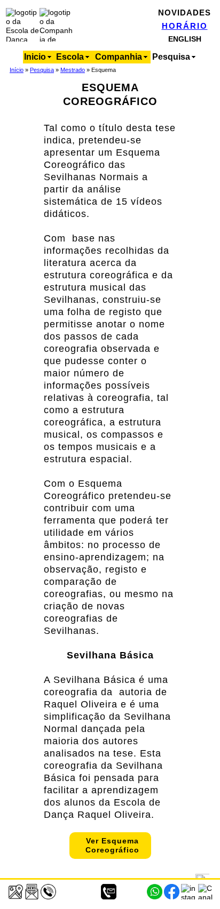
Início (16, 70)
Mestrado (72, 70)
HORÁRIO (185, 25)
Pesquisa (42, 70)
